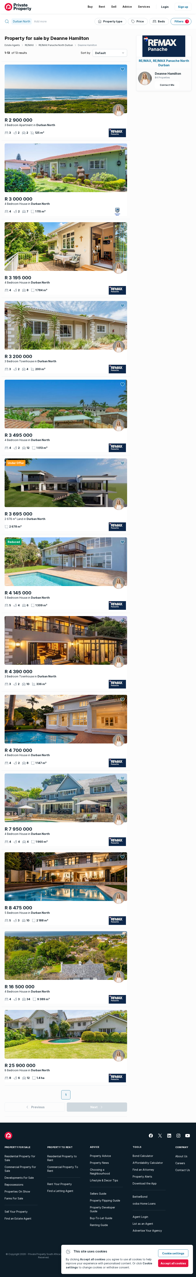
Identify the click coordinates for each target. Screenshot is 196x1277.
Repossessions (14, 1184)
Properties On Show (17, 1191)
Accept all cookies (173, 1263)
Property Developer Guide (102, 1209)
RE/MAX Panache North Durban (56, 45)
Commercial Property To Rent (62, 1168)
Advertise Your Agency (147, 1230)
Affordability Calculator (148, 1162)
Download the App (145, 1183)
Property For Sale (17, 1147)
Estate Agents (12, 45)
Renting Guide (99, 1225)
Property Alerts (142, 1176)
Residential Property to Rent (62, 1158)
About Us (181, 1156)
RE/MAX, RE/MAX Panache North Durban (164, 63)
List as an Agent (143, 1223)
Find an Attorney (143, 1169)
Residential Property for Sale (20, 1158)
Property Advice (100, 1155)
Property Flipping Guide (105, 1200)
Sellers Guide (98, 1193)
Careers (180, 1163)
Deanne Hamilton (87, 45)
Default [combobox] (100, 53)
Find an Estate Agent (18, 1218)
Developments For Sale (19, 1177)
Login (165, 6)
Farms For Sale (14, 1198)
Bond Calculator (143, 1155)
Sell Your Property (16, 1211)
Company (181, 1147)
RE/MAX (29, 45)
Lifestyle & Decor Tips (104, 1180)
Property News (99, 1162)
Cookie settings (173, 1253)
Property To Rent (60, 1147)
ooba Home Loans (144, 1203)
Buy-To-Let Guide (101, 1218)
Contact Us (182, 1170)
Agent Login (140, 1216)
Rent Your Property (59, 1184)
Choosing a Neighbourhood (100, 1171)
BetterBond (140, 1196)
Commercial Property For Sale (20, 1168)
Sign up (183, 6)
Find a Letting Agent (60, 1191)
